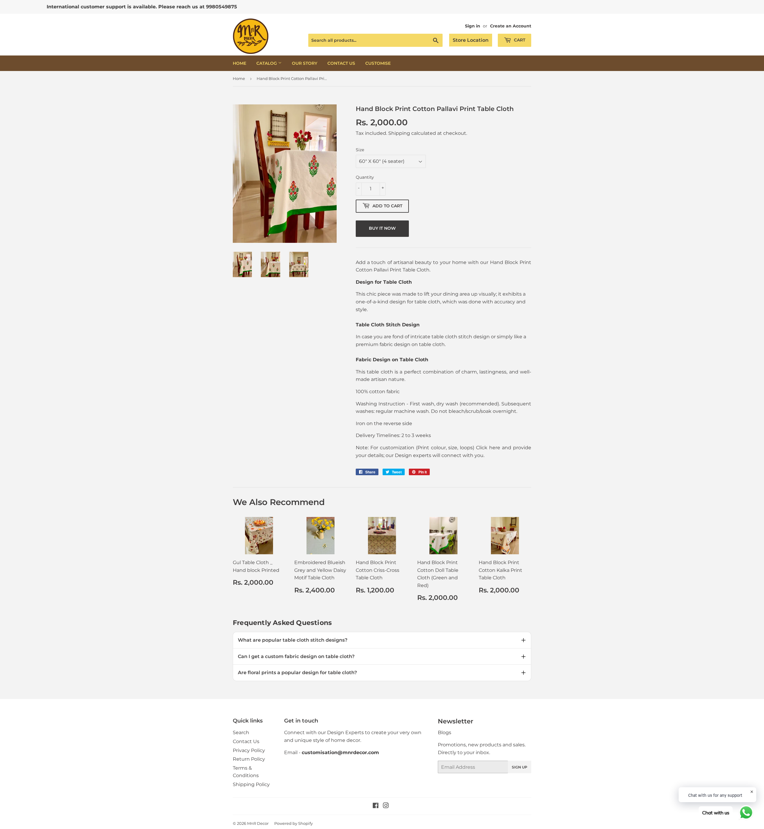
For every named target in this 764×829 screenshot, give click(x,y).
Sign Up (519, 767)
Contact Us (341, 63)
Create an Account (510, 26)
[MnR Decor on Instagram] (386, 806)
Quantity (365, 177)
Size (360, 149)
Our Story (304, 63)
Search (241, 732)
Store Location (471, 40)
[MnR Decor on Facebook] (375, 806)
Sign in (472, 26)
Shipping (399, 133)
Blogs (444, 732)
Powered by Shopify (293, 823)
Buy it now (382, 228)
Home (239, 63)
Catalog (267, 63)
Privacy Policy (249, 750)
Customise (378, 63)
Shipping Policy (251, 784)
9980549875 (173, 7)
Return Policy (249, 759)
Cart (519, 40)
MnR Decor (258, 823)
